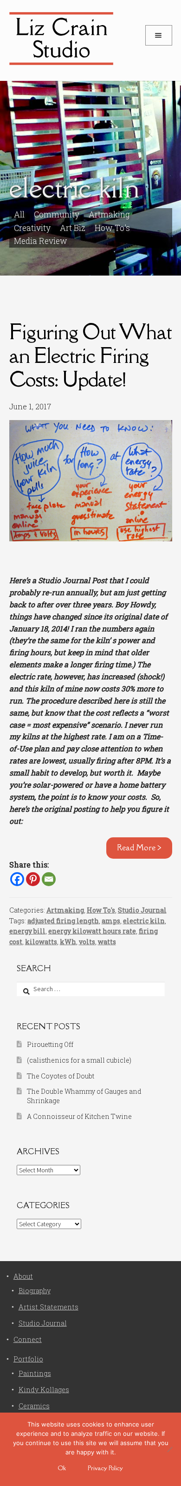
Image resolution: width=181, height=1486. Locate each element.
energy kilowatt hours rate (92, 931)
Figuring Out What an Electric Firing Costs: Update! (90, 355)
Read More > (139, 847)
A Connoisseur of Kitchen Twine (79, 1116)
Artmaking (65, 910)
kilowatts (41, 941)
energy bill (27, 931)
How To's (112, 228)
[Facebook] (17, 879)
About (23, 1276)
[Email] (49, 879)
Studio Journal (142, 910)
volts (87, 941)
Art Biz (72, 228)
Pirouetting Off (50, 1044)
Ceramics (34, 1405)
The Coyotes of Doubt (60, 1076)
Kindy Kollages (44, 1389)
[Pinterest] (33, 879)
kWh (68, 941)
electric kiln (144, 920)
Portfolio (28, 1358)
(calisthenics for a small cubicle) (79, 1060)
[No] (169, 1449)
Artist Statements (48, 1306)
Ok (62, 1468)
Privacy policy (105, 1468)
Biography (35, 1290)
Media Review (40, 241)
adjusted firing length (63, 920)
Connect (27, 1339)
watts (107, 941)
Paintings (35, 1373)
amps (111, 920)
